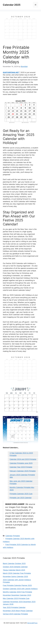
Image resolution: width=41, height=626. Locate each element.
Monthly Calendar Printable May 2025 (22, 488)
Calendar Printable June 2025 (21, 463)
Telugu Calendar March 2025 (14, 570)
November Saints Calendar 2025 (15, 576)
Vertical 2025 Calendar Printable (15, 614)
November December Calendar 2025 (17, 595)
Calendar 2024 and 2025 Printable (23, 459)
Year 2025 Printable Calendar (14, 607)
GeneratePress (32, 623)
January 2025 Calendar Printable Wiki (22, 476)
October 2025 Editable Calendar (15, 567)
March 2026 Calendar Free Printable (17, 573)
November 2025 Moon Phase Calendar (18, 611)
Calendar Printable (12, 536)
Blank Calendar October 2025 (14, 563)
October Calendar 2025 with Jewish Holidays (20, 589)
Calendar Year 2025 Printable (21, 467)
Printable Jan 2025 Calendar (21, 498)
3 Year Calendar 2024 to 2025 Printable (21, 454)
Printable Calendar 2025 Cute (21, 494)
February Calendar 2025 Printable (23, 471)
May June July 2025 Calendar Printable (21, 482)
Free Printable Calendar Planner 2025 (17, 585)
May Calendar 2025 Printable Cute (16, 598)
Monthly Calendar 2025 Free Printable (17, 592)
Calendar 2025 (11, 4)
